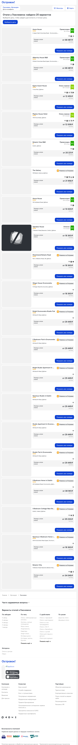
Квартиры (24, 631)
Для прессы (5, 698)
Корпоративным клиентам (64, 693)
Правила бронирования (26, 702)
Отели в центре (7, 651)
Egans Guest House (40, 86)
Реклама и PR (59, 704)
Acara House (37, 29)
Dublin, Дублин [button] (37, 146)
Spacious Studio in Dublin (42, 396)
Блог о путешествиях (25, 693)
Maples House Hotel (40, 114)
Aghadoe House (38, 227)
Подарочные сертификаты (27, 714)
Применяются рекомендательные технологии (55, 744)
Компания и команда (5, 688)
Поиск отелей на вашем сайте (63, 697)
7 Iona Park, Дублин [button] (38, 89)
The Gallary (37, 170)
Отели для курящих (46, 638)
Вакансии (5, 695)
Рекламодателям (61, 701)
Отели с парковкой (46, 618)
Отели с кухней (45, 632)
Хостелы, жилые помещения (26, 623)
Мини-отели (25, 626)
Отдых (4, 654)
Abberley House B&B (40, 57)
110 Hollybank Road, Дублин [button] (40, 202)
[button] (10, 8)
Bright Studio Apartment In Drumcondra (44, 368)
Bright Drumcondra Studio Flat (44, 311)
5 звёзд (4, 618)
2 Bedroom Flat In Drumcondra (44, 339)
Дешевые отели (63, 620)
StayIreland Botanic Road (42, 255)
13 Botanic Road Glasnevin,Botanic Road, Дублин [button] (44, 567)
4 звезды (5, 620)
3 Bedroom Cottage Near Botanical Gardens (44, 509)
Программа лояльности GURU (28, 710)
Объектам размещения (63, 687)
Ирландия (13, 595)
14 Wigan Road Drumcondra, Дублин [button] (43, 287)
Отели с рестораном (46, 620)
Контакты (5, 692)
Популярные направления (27, 696)
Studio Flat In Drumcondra (42, 452)
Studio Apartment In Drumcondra (44, 424)
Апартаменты (25, 629)
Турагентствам (60, 690)
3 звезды (5, 622)
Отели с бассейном (46, 629)
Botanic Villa (37, 565)
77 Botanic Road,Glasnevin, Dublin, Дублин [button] (44, 230)
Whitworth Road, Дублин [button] (39, 315)
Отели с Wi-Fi (44, 627)
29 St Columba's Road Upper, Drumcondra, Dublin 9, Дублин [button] (44, 540)
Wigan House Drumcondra (42, 283)
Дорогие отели (63, 618)
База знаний (22, 687)
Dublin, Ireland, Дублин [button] (39, 511)
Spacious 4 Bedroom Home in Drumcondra (44, 537)
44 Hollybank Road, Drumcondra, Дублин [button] (44, 484)
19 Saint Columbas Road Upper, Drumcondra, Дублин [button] (45, 61)
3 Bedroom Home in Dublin (42, 480)
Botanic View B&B (39, 142)
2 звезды (5, 625)
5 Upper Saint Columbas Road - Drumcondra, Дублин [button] (45, 33)
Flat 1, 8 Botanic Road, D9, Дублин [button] (42, 258)
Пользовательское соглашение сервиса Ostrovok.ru (31, 706)
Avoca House (37, 198)
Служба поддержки (24, 690)
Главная (4, 595)
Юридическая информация (27, 699)
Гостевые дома (25, 636)
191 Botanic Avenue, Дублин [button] (40, 173)
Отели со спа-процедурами (44, 623)
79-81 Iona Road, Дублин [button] (39, 117)
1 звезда (4, 627)
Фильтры (59, 8)
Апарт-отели (25, 633)
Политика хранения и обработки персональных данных (20, 744)
